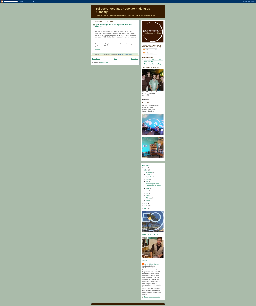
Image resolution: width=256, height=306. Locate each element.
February (148, 198)
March (148, 195)
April (147, 193)
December (149, 172)
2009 (146, 203)
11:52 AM (120, 54)
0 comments (128, 54)
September (149, 177)
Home (115, 59)
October (148, 174)
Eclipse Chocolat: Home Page (152, 64)
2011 (146, 167)
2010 (146, 170)
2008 (146, 205)
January (148, 200)
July (147, 181)
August (148, 179)
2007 (146, 208)
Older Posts (134, 59)
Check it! (97, 49)
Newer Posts (96, 59)
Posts (146, 49)
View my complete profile (152, 297)
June (147, 188)
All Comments (149, 53)
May (147, 191)
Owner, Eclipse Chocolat (151, 264)
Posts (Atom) (104, 62)
